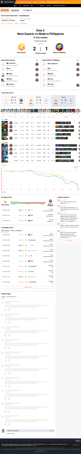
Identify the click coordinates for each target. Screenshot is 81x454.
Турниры (42, 2)
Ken (15, 149)
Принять (75, 444)
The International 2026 (24, 2)
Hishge (15, 153)
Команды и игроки (52, 2)
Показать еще (28, 287)
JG (14, 126)
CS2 (20, 5)
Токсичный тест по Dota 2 (59, 5)
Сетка (3, 23)
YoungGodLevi (17, 122)
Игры (61, 2)
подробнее (47, 444)
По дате (3, 296)
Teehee (15, 138)
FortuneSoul (17, 145)
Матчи (35, 2)
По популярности (11, 296)
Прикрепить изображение (50, 430)
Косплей (49, 5)
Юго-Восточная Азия (40, 41)
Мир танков (26, 5)
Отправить (53, 430)
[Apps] (14, 6)
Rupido (15, 130)
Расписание (9, 23)
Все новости (68, 240)
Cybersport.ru (37, 451)
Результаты (24, 23)
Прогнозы (42, 5)
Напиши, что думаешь (13, 430)
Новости (16, 23)
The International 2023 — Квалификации (16, 15)
